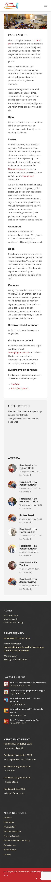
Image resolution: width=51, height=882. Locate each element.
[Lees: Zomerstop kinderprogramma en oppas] (6, 691)
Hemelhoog (28, 175)
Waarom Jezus (10, 849)
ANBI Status (9, 822)
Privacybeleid (9, 827)
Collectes (8, 817)
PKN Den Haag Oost (12, 831)
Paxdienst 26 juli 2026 (15, 788)
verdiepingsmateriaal (18, 352)
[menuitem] (45, 5)
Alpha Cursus (9, 845)
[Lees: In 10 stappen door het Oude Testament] (6, 684)
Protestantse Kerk (11, 836)
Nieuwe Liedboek (16, 169)
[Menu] (45, 5)
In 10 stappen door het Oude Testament (28, 682)
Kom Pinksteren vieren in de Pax (24, 720)
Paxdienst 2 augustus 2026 (17, 777)
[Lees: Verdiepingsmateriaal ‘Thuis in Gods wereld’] (6, 710)
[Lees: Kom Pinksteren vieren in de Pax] (6, 721)
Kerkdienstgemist (20, 388)
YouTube (15, 384)
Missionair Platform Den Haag (16, 840)
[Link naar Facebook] (36, 878)
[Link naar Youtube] (41, 878)
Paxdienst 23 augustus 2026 (18, 743)
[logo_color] (21, 5)
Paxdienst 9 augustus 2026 (17, 766)
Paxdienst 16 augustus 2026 (18, 755)
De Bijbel (7, 854)
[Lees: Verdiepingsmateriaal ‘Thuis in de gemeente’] (6, 699)
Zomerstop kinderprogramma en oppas (27, 690)
